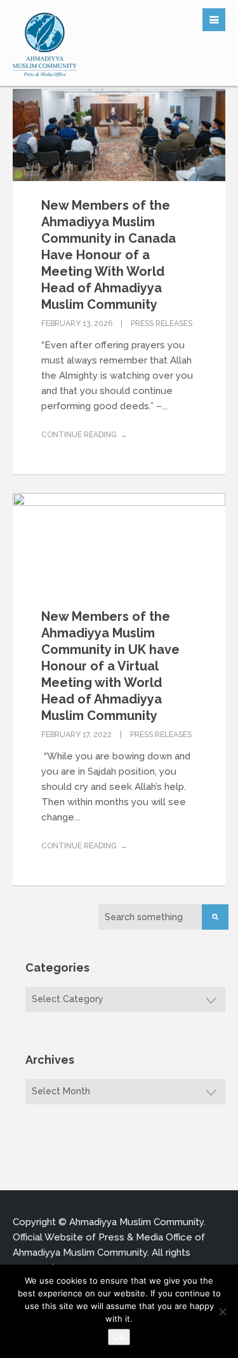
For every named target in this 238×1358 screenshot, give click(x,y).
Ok (119, 1337)
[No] (222, 1311)
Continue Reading (79, 434)
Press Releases (161, 323)
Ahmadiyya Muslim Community (136, 1222)
